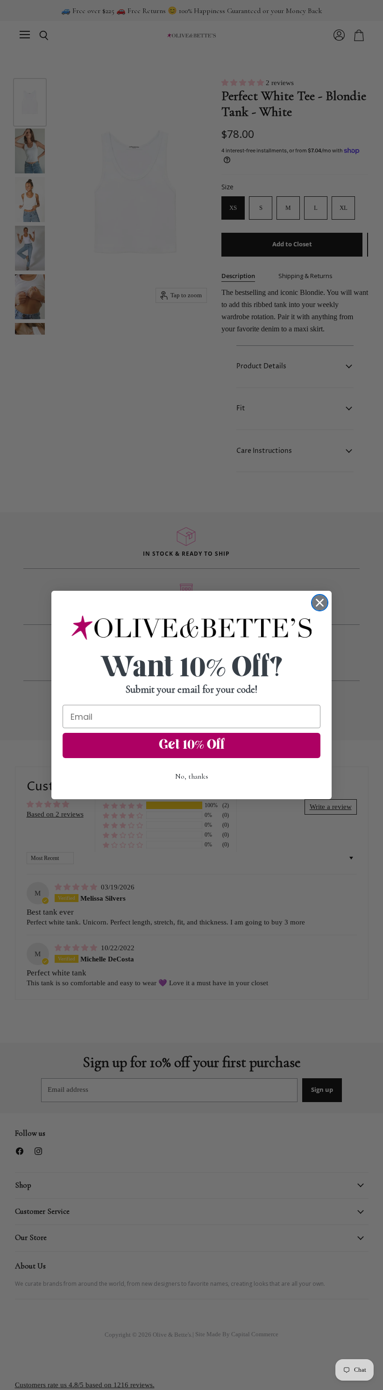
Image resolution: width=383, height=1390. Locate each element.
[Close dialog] (320, 603)
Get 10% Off (192, 745)
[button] (191, 628)
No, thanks (191, 776)
